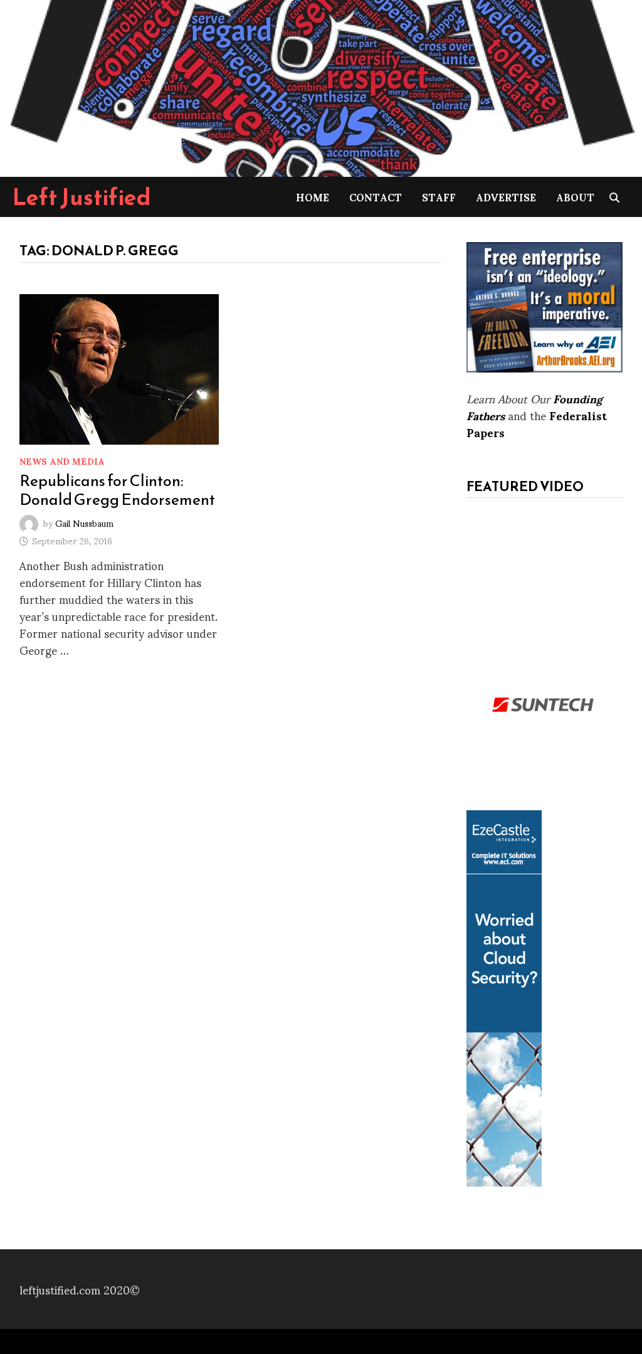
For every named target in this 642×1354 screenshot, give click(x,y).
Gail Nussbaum (84, 522)
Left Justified (82, 197)
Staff (439, 196)
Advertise (506, 196)
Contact (375, 196)
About (575, 196)
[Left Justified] (321, 86)
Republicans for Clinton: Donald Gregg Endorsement (117, 489)
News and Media (62, 460)
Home (312, 196)
